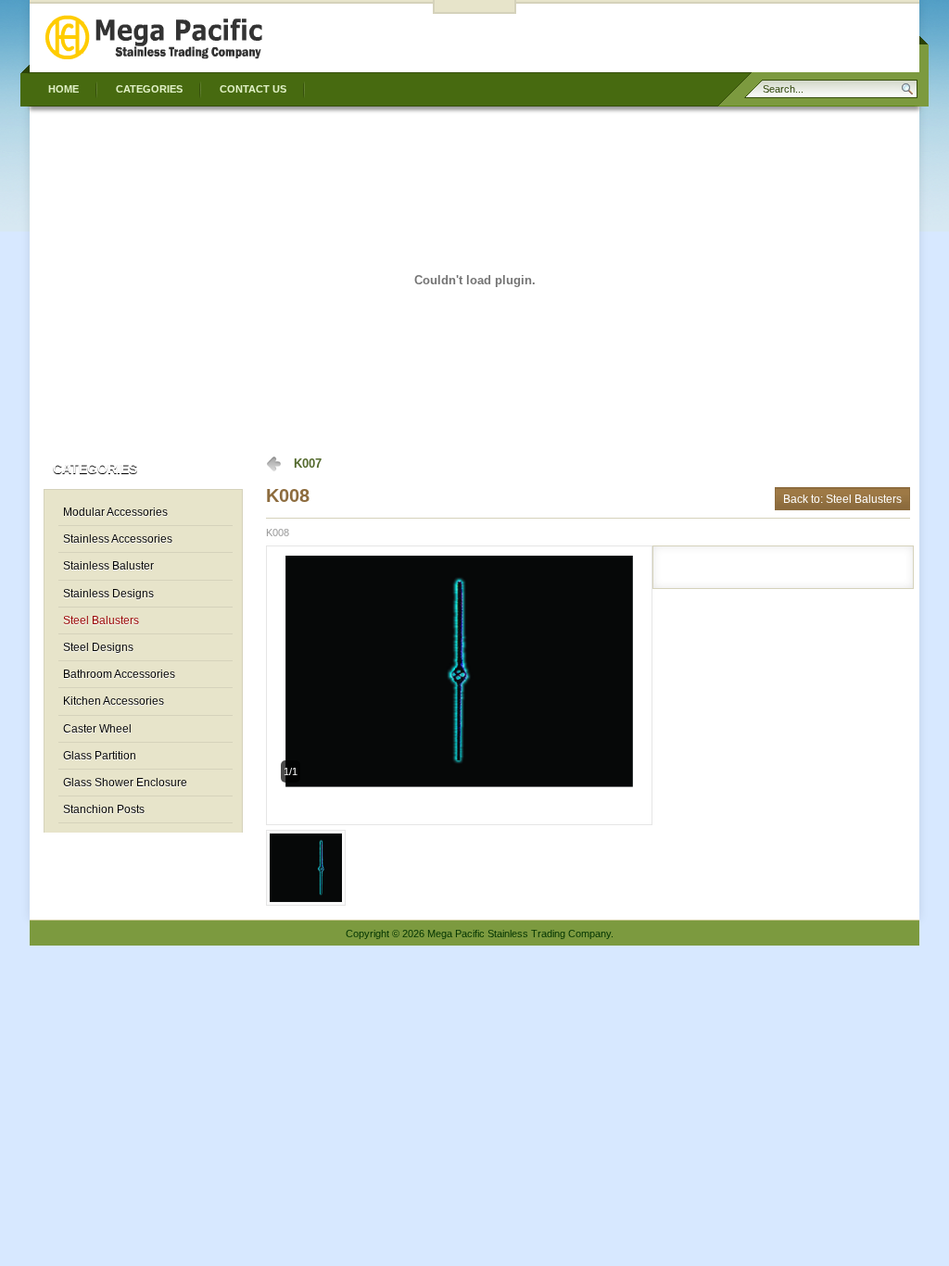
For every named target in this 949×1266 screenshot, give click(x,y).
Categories (149, 88)
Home (63, 88)
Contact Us (253, 88)
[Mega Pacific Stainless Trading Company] (155, 60)
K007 (308, 463)
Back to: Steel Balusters (842, 499)
